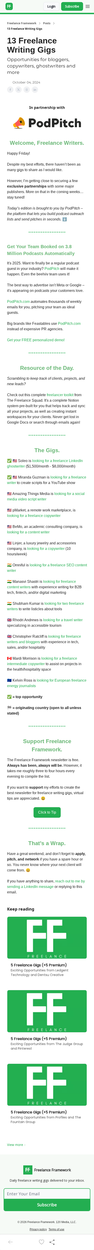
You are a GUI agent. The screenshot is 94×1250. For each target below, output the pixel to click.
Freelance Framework (21, 23)
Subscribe (72, 6)
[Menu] (87, 5)
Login (51, 6)
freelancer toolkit (60, 395)
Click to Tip (47, 812)
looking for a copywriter (46, 549)
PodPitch (51, 269)
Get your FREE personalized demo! (36, 340)
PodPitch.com (18, 302)
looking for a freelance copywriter (33, 516)
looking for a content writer (28, 532)
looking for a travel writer (63, 620)
